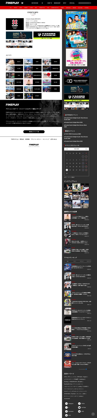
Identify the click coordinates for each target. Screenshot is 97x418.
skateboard (82, 379)
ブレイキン (79, 393)
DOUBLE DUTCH (55, 7)
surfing (80, 386)
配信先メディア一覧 (34, 131)
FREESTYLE (42, 7)
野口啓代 (80, 381)
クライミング (82, 391)
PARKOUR (68, 7)
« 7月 (66, 149)
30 (86, 170)
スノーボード (74, 386)
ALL (11, 7)
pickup (81, 396)
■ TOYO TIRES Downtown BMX (72, 134)
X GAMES (85, 386)
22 (83, 166)
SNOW (62, 7)
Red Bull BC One (68, 384)
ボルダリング (67, 391)
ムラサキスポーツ (68, 379)
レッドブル (73, 376)
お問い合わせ (53, 139)
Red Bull (73, 393)
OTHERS (86, 7)
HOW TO (50, 3)
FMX (48, 7)
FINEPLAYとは (14, 139)
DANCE (25, 7)
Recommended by (82, 369)
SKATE (15, 7)
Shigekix (85, 376)
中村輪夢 (76, 379)
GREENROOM (73, 381)
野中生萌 (79, 376)
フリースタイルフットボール (71, 388)
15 (83, 163)
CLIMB (31, 7)
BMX (36, 7)
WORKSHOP (57, 3)
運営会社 (22, 139)
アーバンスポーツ (77, 384)
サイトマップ (46, 139)
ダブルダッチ (75, 391)
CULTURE (80, 7)
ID (42, 3)
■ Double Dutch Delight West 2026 (73, 122)
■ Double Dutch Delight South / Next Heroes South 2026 (76, 118)
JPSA (65, 376)
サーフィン (66, 396)
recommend (67, 398)
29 (83, 170)
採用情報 (27, 139)
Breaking (66, 381)
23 (86, 166)
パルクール (66, 386)
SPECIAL (72, 3)
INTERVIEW (35, 3)
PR (69, 376)
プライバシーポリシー (36, 139)
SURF (20, 7)
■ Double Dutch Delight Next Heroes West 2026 (75, 126)
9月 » (86, 149)
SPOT (64, 3)
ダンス (80, 388)
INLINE (74, 7)
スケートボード (74, 396)
